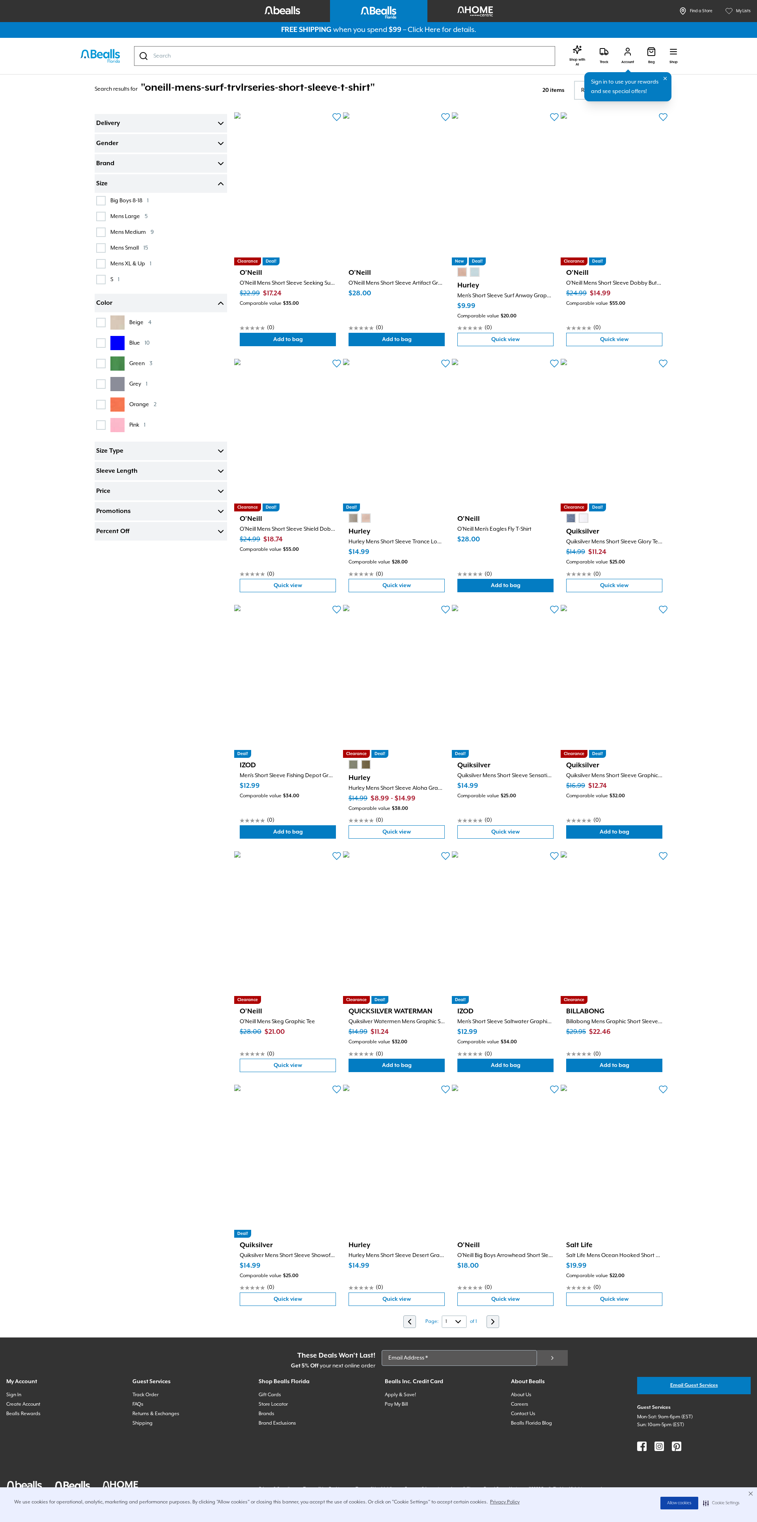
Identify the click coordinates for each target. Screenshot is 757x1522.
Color (104, 303)
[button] (721, 1503)
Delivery (108, 123)
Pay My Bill (396, 1404)
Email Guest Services (694, 1385)
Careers (519, 1404)
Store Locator (273, 1404)
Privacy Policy (505, 1502)
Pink (137, 425)
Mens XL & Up (130, 263)
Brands (266, 1414)
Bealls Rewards (23, 1414)
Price (103, 491)
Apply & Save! (400, 1395)
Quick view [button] (522, 341)
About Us (521, 1395)
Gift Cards (270, 1395)
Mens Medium (132, 232)
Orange (143, 404)
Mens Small (129, 247)
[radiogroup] (468, 272)
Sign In (13, 1395)
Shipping (142, 1423)
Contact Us (523, 1414)
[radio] (462, 272)
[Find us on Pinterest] (676, 1446)
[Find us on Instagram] (659, 1446)
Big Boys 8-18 (129, 200)
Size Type (109, 451)
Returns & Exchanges (155, 1414)
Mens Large (128, 216)
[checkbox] (101, 200)
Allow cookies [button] (679, 1503)
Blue (139, 342)
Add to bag (304, 341)
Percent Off (112, 531)
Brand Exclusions (277, 1423)
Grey (138, 383)
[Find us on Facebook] (642, 1446)
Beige (140, 322)
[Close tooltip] (665, 78)
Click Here (424, 30)
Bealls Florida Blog (531, 1423)
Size (102, 183)
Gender (107, 143)
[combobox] (344, 56)
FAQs (138, 1404)
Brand (105, 163)
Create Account (23, 1404)
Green (140, 363)
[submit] (552, 1358)
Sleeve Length (117, 471)
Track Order (145, 1395)
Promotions (113, 511)
